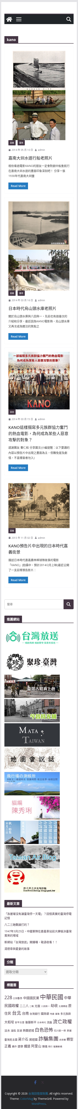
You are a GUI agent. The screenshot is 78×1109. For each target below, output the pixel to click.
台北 (16, 1013)
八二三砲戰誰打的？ (17, 924)
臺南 (21, 142)
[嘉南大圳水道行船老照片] (39, 95)
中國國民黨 (31, 998)
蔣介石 (23, 1039)
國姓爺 (45, 1013)
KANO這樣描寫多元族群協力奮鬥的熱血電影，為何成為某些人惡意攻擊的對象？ (38, 434)
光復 (37, 1006)
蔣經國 (33, 1039)
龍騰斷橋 (57, 1046)
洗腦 (49, 1022)
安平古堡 (19, 1022)
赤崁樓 (62, 1039)
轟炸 (14, 1046)
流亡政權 (62, 1021)
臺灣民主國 (10, 1039)
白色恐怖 (44, 1030)
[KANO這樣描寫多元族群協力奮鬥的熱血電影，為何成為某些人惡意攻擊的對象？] (39, 381)
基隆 (57, 1013)
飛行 (50, 1046)
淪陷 (13, 1030)
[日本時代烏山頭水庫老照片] (39, 246)
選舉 (20, 1046)
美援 (69, 1030)
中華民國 (51, 997)
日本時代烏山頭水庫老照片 (32, 308)
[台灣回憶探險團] (9, 19)
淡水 (7, 1030)
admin (41, 150)
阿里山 (36, 1046)
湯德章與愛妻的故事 (17, 949)
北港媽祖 (63, 1006)
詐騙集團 (48, 1038)
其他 (12, 412)
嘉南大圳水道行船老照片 (30, 158)
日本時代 (41, 1022)
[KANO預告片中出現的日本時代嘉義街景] (39, 505)
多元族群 (65, 1013)
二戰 (31, 1006)
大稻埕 (9, 1022)
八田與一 (45, 1006)
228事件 (17, 998)
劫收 (54, 1005)
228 (8, 997)
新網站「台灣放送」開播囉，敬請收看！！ (31, 942)
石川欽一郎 (60, 1030)
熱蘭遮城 (28, 1030)
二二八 (24, 1006)
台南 (25, 1013)
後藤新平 (30, 1022)
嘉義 (12, 142)
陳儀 (44, 1046)
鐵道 (27, 1046)
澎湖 (19, 1030)
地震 (52, 1013)
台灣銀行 (35, 1013)
